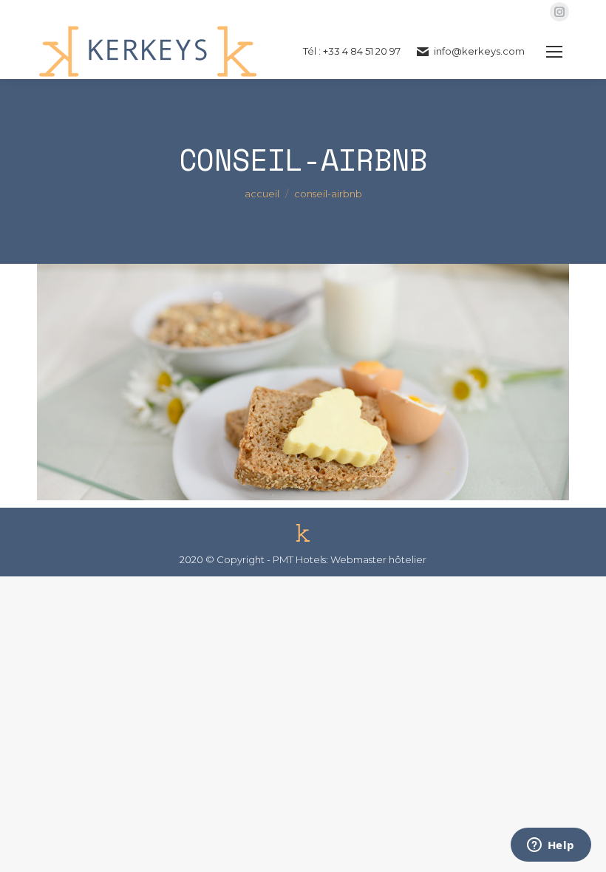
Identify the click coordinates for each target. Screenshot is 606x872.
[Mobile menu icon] (554, 52)
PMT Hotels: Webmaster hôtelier (349, 559)
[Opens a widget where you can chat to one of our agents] (550, 846)
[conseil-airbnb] (303, 382)
